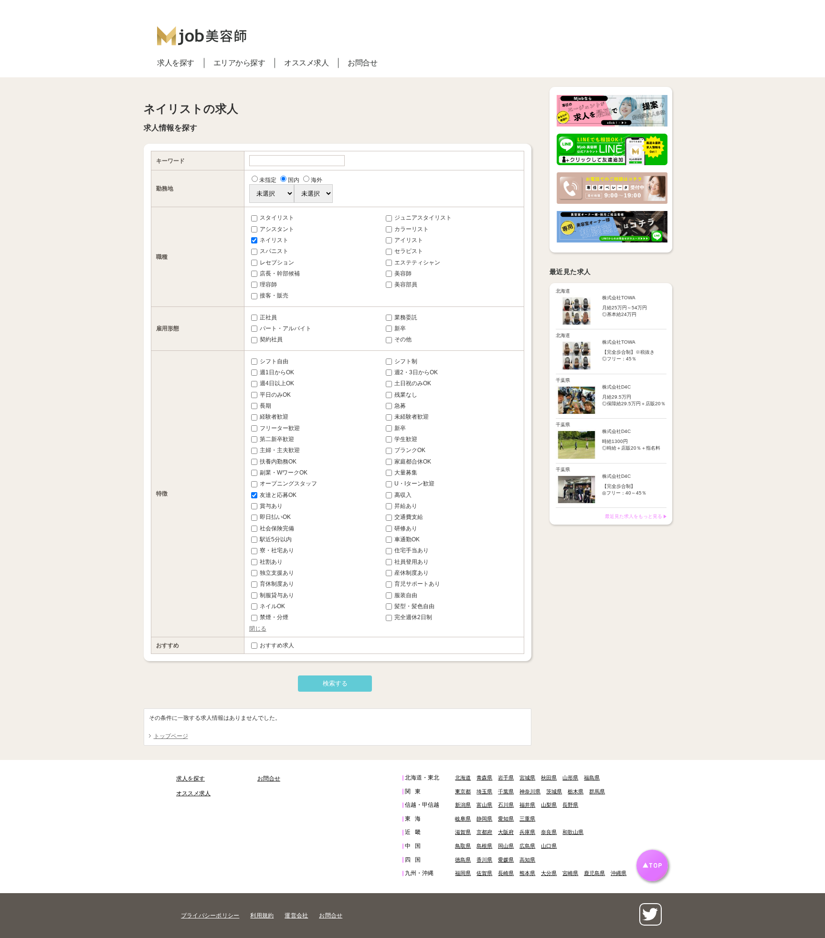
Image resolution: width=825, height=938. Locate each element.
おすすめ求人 (277, 645)
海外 (316, 180)
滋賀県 (463, 832)
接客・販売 (274, 295)
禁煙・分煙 (274, 617)
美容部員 (405, 284)
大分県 (549, 873)
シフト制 (405, 361)
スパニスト (274, 251)
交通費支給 (408, 517)
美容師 (403, 273)
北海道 (463, 777)
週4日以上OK (277, 383)
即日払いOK (275, 517)
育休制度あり (277, 583)
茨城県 (554, 791)
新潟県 (463, 805)
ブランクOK (409, 450)
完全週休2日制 (413, 617)
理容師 (268, 284)
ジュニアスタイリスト (423, 217)
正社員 (268, 317)
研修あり (405, 528)
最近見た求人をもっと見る (633, 516)
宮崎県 (570, 873)
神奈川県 (529, 791)
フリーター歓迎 (280, 428)
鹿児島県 (594, 873)
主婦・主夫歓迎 (280, 450)
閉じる (257, 628)
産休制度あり (411, 572)
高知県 (527, 860)
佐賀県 (484, 873)
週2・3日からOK (416, 372)
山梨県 (549, 805)
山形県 (570, 777)
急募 (400, 405)
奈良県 (549, 832)
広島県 (527, 846)
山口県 (549, 846)
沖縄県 (618, 873)
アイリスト (408, 240)
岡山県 (506, 846)
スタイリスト (277, 217)
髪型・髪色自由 (414, 606)
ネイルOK (272, 606)
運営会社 (296, 915)
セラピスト (408, 251)
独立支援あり (277, 572)
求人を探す (175, 63)
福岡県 (463, 873)
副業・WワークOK (283, 472)
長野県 (570, 805)
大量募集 (405, 472)
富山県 (484, 805)
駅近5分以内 (276, 539)
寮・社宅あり (277, 550)
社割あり (271, 562)
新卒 (400, 328)
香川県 (484, 860)
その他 (403, 339)
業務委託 (405, 317)
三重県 (527, 819)
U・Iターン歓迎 (414, 483)
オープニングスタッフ (288, 483)
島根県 (484, 846)
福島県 (592, 777)
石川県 (506, 805)
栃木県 (575, 791)
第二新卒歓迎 (277, 439)
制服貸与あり (277, 595)
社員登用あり (411, 562)
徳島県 (463, 860)
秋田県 (549, 777)
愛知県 (506, 819)
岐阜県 (463, 819)
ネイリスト (274, 240)
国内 (293, 180)
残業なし (405, 394)
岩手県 (506, 777)
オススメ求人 (306, 63)
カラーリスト (411, 229)
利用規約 (262, 915)
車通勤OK (407, 539)
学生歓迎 (405, 439)
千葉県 (506, 791)
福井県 (527, 805)
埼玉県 (484, 791)
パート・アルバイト (285, 328)
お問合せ (362, 63)
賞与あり (271, 506)
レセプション (277, 262)
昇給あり (405, 506)
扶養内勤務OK (278, 461)
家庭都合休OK (412, 461)
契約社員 (271, 339)
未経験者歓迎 (411, 416)
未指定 (267, 180)
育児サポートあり (417, 583)
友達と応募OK (278, 495)
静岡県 (484, 819)
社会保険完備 (277, 528)
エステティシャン (417, 262)
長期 (265, 405)
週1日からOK (277, 372)
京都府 (484, 832)
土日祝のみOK (412, 383)
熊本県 (527, 873)
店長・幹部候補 (280, 273)
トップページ (171, 736)
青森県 (484, 777)
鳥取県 (463, 846)
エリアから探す (239, 63)
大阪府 (506, 832)
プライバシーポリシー (210, 915)
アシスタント (277, 229)
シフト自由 (274, 361)
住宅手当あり (411, 550)
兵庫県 (527, 832)
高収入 (403, 495)
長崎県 (506, 873)
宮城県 (527, 777)
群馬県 (597, 791)
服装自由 (405, 595)
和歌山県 (572, 832)
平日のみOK (275, 394)
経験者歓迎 (274, 416)
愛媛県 (506, 860)
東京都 (463, 791)
